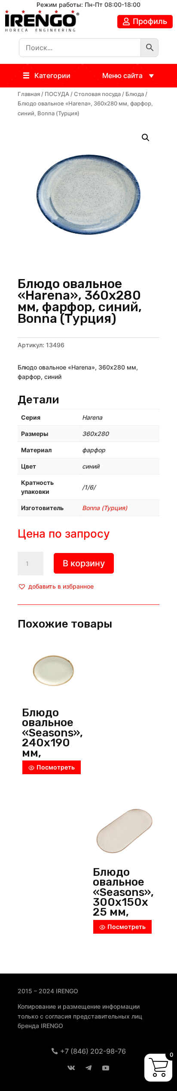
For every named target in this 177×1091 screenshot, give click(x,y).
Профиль (150, 21)
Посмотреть (56, 767)
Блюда (134, 94)
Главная (29, 94)
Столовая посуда (97, 94)
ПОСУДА (57, 94)
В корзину (84, 563)
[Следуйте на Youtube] (106, 1068)
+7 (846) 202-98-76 (93, 1051)
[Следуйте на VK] (71, 1068)
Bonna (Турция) (104, 507)
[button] (52, 75)
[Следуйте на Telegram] (88, 1068)
